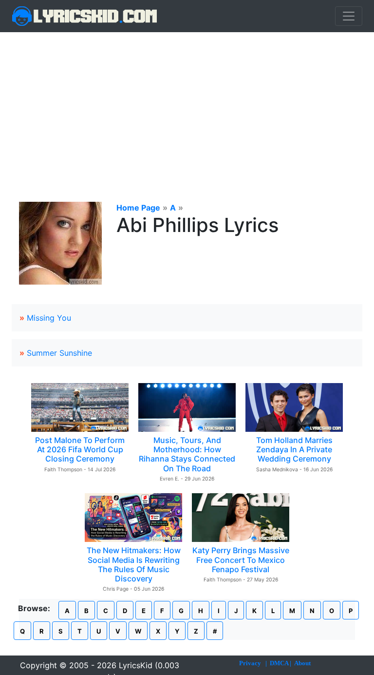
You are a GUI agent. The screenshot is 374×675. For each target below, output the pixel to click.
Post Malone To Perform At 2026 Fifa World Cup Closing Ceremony (80, 449)
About (302, 663)
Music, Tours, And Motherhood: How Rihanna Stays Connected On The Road (187, 454)
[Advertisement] (187, 105)
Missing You (49, 318)
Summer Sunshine (59, 353)
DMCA (279, 663)
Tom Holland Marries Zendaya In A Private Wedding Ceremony (294, 449)
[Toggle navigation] (348, 16)
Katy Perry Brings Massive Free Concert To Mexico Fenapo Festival (240, 559)
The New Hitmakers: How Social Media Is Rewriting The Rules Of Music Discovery (134, 564)
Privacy (250, 663)
